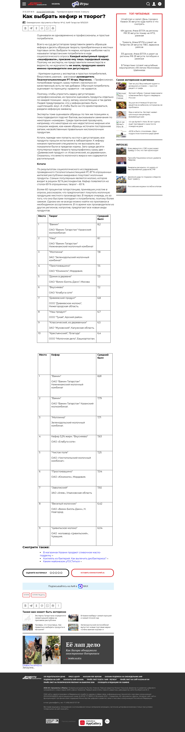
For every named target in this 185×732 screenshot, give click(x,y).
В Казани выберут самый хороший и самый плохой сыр (96, 617)
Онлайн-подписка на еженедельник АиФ (123, 677)
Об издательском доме (54, 677)
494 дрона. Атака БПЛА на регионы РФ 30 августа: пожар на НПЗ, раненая (139, 33)
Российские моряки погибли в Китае (144, 187)
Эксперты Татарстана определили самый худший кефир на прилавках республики (50, 618)
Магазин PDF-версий (92, 677)
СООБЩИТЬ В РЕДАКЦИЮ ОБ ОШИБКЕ (113, 682)
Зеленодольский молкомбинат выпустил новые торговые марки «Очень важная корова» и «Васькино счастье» (89, 628)
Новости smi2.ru (32, 665)
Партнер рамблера (68, 721)
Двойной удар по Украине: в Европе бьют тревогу (144, 178)
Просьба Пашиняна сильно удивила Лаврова (144, 159)
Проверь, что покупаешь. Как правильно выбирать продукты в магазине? (50, 627)
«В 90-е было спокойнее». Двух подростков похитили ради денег (144, 132)
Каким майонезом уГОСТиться (61, 561)
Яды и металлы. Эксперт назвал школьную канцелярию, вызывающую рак (143, 114)
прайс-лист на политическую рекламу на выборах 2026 (69, 682)
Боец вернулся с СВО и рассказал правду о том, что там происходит (143, 149)
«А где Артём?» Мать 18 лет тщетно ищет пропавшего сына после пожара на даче (144, 124)
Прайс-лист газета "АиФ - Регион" (102, 679)
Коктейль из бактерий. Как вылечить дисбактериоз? (74, 558)
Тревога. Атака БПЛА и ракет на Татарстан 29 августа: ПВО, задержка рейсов (139, 44)
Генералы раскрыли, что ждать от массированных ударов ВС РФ (143, 168)
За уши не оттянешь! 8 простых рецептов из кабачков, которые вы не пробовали (145, 105)
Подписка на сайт (52, 679)
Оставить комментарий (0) (92, 573)
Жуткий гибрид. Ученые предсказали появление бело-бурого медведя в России (145, 95)
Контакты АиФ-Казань (73, 679)
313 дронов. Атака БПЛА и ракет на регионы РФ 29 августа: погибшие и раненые (139, 56)
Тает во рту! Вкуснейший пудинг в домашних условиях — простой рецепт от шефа (144, 86)
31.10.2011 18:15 (28, 12)
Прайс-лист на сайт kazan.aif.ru (134, 679)
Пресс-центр (74, 677)
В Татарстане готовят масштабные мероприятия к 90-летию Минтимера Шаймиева (139, 68)
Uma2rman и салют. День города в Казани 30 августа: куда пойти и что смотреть (139, 21)
